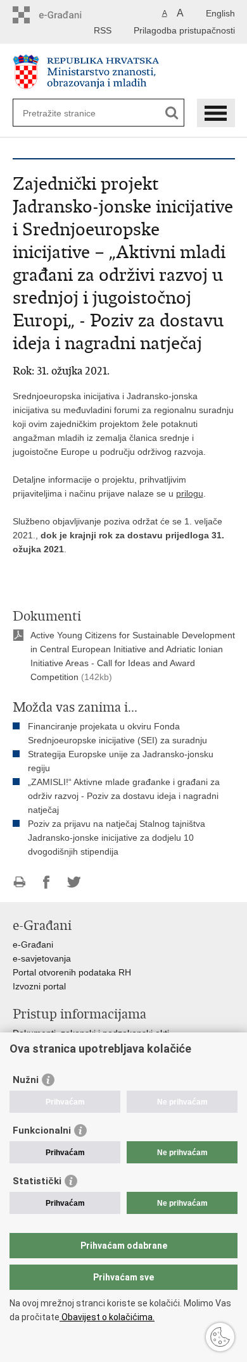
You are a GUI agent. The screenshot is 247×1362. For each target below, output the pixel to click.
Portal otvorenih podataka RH (72, 972)
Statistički (37, 1181)
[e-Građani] (67, 14)
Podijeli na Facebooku (46, 882)
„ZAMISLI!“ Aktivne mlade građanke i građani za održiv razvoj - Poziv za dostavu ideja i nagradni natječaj (124, 796)
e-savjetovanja (42, 958)
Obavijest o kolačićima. (107, 1317)
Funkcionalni (42, 1130)
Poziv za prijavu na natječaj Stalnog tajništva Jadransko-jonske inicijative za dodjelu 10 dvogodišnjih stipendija (116, 838)
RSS (102, 30)
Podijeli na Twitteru (73, 882)
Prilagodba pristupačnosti (184, 30)
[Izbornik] (216, 113)
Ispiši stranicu (19, 882)
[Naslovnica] (124, 71)
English (220, 13)
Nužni (26, 1080)
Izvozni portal (39, 986)
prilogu (189, 493)
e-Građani (33, 944)
